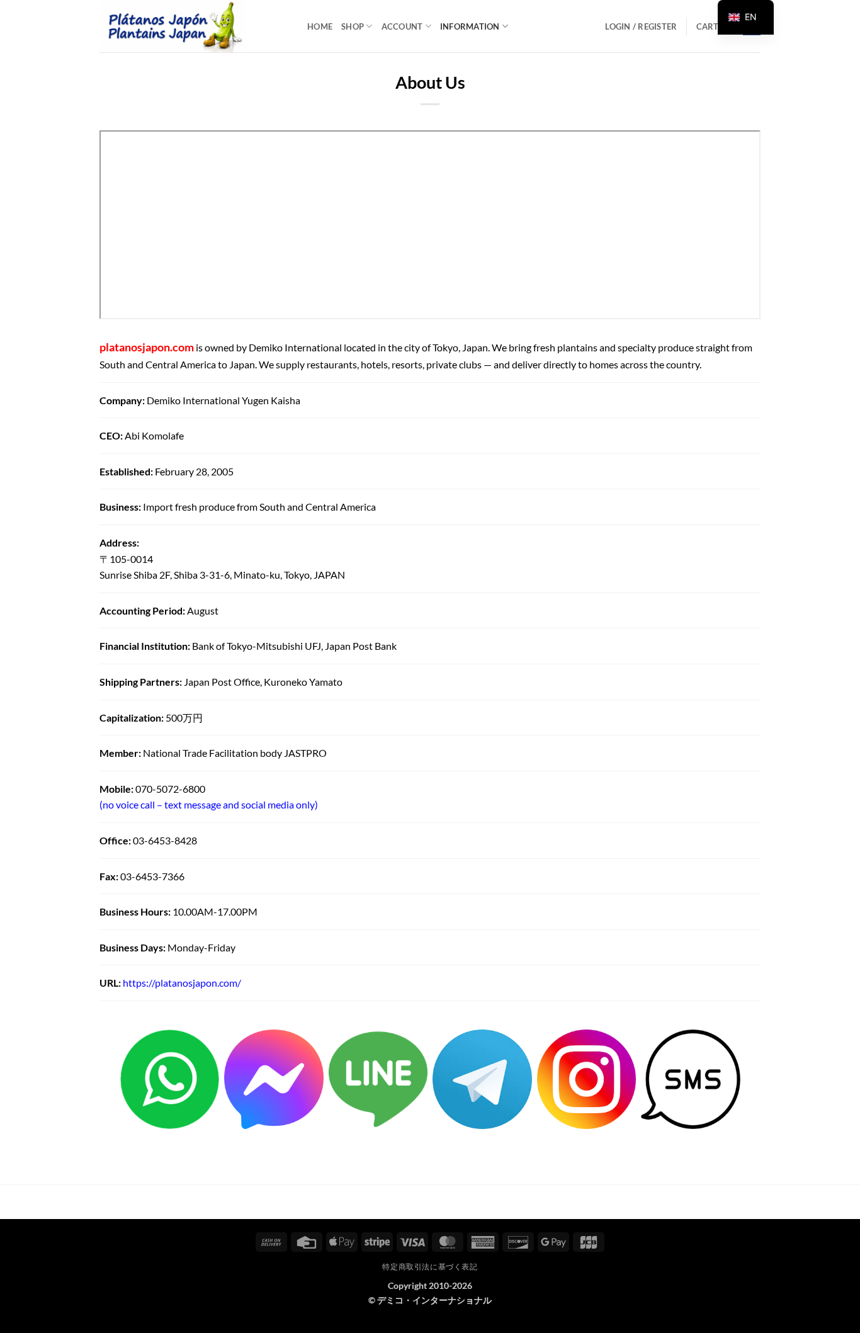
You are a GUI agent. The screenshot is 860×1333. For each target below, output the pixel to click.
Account (402, 26)
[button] (641, 26)
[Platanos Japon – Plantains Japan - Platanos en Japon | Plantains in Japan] (193, 26)
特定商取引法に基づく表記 (429, 1266)
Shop (352, 26)
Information (470, 26)
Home (319, 26)
